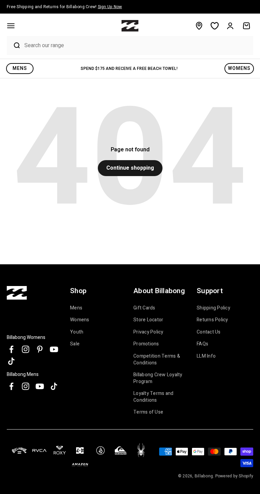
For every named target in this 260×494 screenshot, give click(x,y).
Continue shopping (130, 168)
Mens (76, 308)
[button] (11, 26)
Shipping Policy (213, 308)
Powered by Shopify (234, 476)
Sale (75, 343)
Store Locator (148, 319)
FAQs (202, 343)
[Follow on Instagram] (25, 349)
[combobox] (137, 45)
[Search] (14, 45)
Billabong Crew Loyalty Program (157, 378)
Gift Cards (144, 308)
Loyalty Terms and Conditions (153, 397)
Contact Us (209, 332)
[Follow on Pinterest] (39, 349)
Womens (79, 319)
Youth (76, 332)
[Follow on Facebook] (11, 349)
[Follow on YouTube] (54, 349)
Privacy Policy (148, 332)
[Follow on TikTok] (11, 361)
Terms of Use (148, 412)
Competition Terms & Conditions (156, 359)
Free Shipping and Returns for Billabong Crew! (64, 7)
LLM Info (206, 356)
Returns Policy (212, 319)
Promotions (146, 343)
